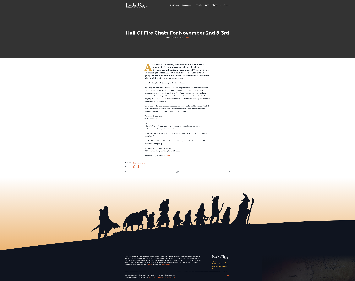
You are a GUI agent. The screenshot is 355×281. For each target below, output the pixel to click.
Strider (186, 37)
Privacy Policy (161, 277)
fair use (150, 264)
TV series (199, 5)
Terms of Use (171, 277)
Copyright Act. (165, 264)
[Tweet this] (134, 166)
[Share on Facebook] (138, 166)
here (168, 155)
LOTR (207, 5)
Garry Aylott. (153, 277)
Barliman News (139, 163)
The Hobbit (216, 5)
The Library (174, 5)
